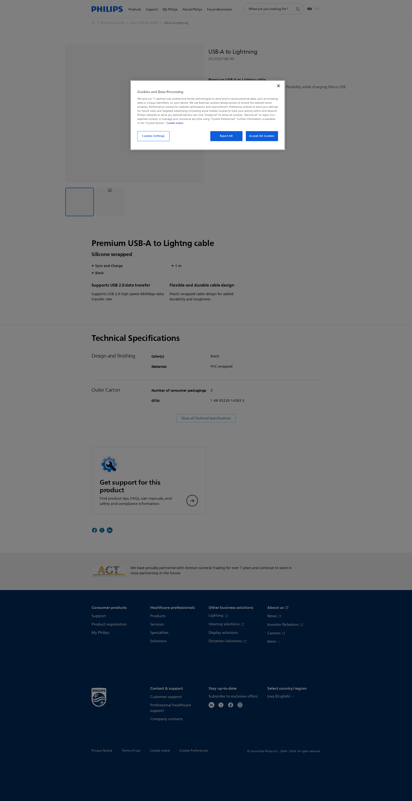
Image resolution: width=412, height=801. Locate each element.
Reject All (226, 136)
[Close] (278, 86)
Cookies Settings (153, 136)
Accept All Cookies (261, 136)
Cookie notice (174, 123)
